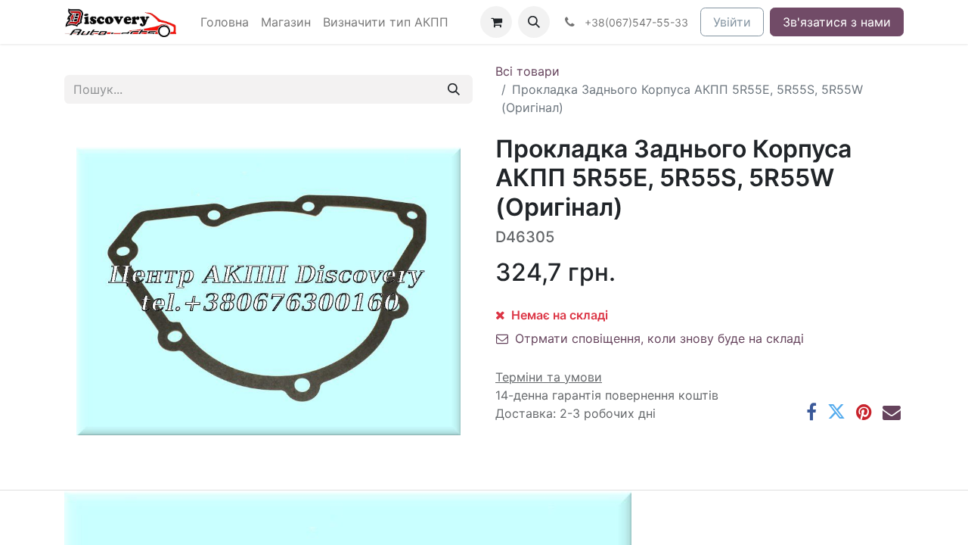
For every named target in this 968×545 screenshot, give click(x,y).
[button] (534, 22)
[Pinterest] (864, 412)
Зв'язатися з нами (837, 22)
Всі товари (527, 71)
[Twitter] (836, 412)
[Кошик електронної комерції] (496, 22)
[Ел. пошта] (892, 412)
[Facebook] (811, 412)
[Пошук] (454, 89)
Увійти (732, 22)
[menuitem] (224, 22)
